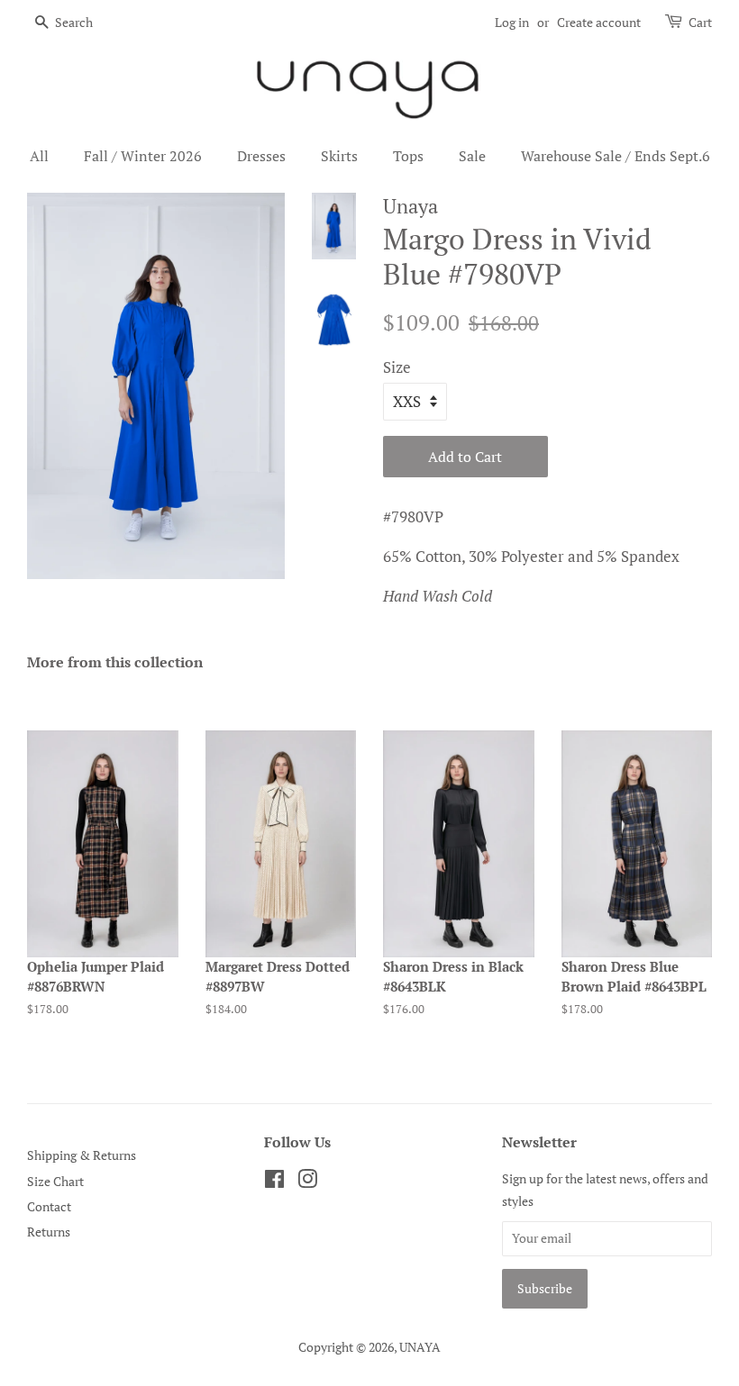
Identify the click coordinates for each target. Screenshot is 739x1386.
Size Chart (55, 1181)
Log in (512, 22)
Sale (472, 156)
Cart (700, 22)
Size (397, 367)
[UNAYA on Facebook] (274, 1182)
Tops (408, 156)
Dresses (261, 156)
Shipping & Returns (81, 1155)
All (39, 156)
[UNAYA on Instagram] (307, 1182)
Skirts (339, 156)
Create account (599, 22)
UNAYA (420, 1346)
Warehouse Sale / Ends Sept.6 (615, 156)
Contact (49, 1206)
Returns (48, 1231)
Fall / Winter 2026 (143, 156)
